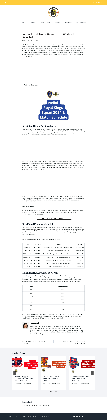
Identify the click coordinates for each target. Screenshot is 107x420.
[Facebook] (93, 2)
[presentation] (25, 364)
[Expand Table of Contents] (82, 85)
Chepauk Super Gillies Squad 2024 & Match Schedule (80, 378)
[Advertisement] (53, 71)
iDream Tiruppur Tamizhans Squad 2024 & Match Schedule (71, 341)
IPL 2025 (57, 22)
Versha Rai (26, 40)
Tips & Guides (45, 22)
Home (23, 22)
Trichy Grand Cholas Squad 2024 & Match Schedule (51, 378)
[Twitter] (102, 2)
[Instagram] (99, 2)
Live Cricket (81, 22)
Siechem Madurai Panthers (35, 229)
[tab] (50, 391)
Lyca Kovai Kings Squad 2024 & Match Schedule (34, 341)
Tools (32, 22)
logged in (34, 405)
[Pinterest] (96, 2)
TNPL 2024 (25, 31)
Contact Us (45, 416)
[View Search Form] (5, 2)
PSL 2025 (68, 22)
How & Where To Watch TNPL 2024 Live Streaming (54, 219)
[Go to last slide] (14, 373)
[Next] (92, 373)
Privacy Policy (12, 416)
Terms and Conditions (30, 416)
